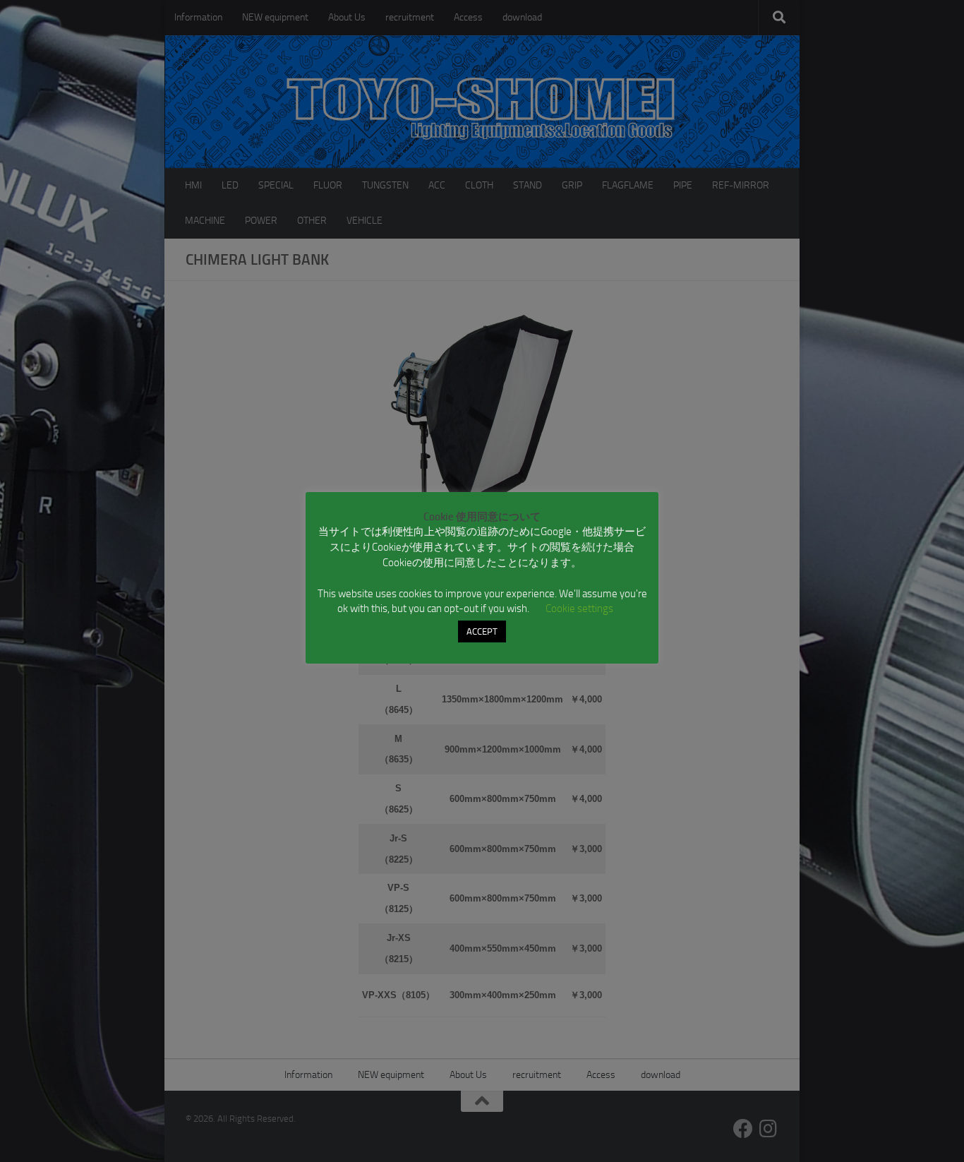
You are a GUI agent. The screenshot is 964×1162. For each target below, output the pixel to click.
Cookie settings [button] (579, 608)
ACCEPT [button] (482, 631)
